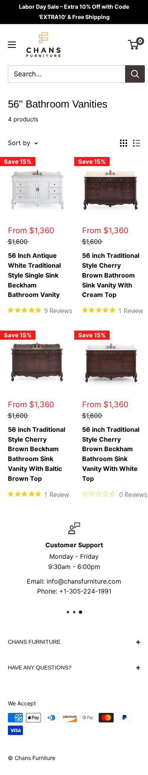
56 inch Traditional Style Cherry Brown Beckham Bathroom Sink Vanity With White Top (110, 453)
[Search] (135, 74)
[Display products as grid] (123, 143)
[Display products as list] (136, 143)
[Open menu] (12, 45)
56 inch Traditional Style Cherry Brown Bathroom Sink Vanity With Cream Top (110, 275)
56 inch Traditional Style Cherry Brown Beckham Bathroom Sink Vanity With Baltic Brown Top (36, 453)
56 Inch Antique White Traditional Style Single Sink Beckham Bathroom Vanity (34, 275)
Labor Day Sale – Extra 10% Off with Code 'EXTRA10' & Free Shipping (74, 11)
